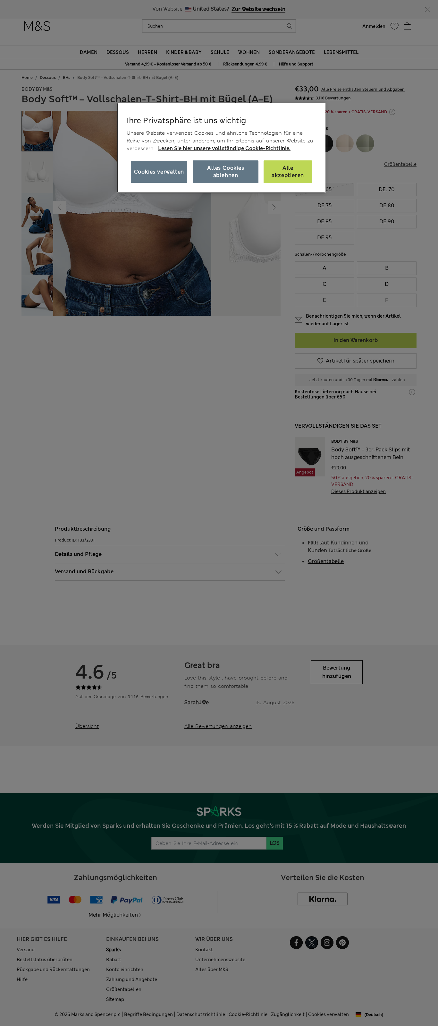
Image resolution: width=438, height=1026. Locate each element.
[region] (221, 148)
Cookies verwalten (159, 171)
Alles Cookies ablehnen (225, 171)
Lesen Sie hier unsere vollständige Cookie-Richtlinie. (224, 148)
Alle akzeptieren (288, 171)
